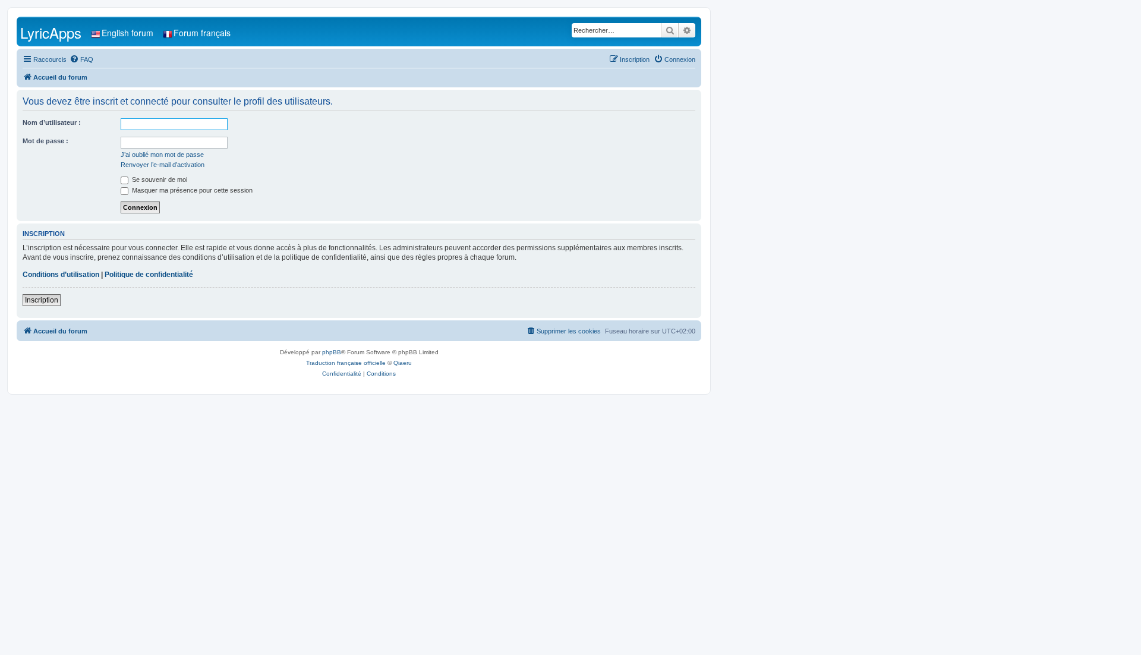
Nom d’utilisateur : (52, 122)
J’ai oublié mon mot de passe (162, 154)
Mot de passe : (45, 140)
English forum (127, 33)
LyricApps (50, 32)
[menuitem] (81, 59)
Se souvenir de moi (158, 179)
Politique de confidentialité (149, 274)
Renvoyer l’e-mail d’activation (162, 164)
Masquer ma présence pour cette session (191, 190)
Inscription (41, 300)
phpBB (331, 352)
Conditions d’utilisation (61, 274)
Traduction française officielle (346, 363)
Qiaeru (402, 363)
